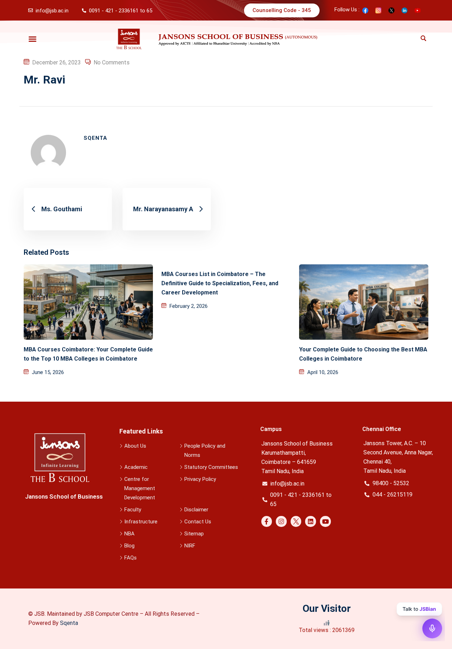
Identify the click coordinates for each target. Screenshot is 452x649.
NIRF (189, 545)
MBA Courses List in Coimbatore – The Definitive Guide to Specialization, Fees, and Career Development (219, 283)
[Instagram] (281, 521)
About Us (135, 446)
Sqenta (69, 623)
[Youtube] (325, 521)
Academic (136, 467)
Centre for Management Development (139, 488)
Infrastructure (140, 521)
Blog (129, 545)
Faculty (132, 509)
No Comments (112, 62)
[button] (32, 39)
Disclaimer (196, 509)
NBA (129, 533)
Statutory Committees (211, 467)
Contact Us (197, 521)
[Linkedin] (310, 521)
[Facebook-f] (266, 521)
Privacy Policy (200, 479)
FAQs (130, 558)
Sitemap (194, 533)
